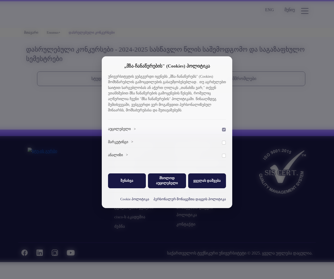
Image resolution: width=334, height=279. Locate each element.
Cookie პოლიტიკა (134, 199)
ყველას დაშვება (207, 181)
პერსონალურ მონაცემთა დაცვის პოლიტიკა (189, 199)
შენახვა (127, 181)
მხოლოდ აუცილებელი (167, 180)
